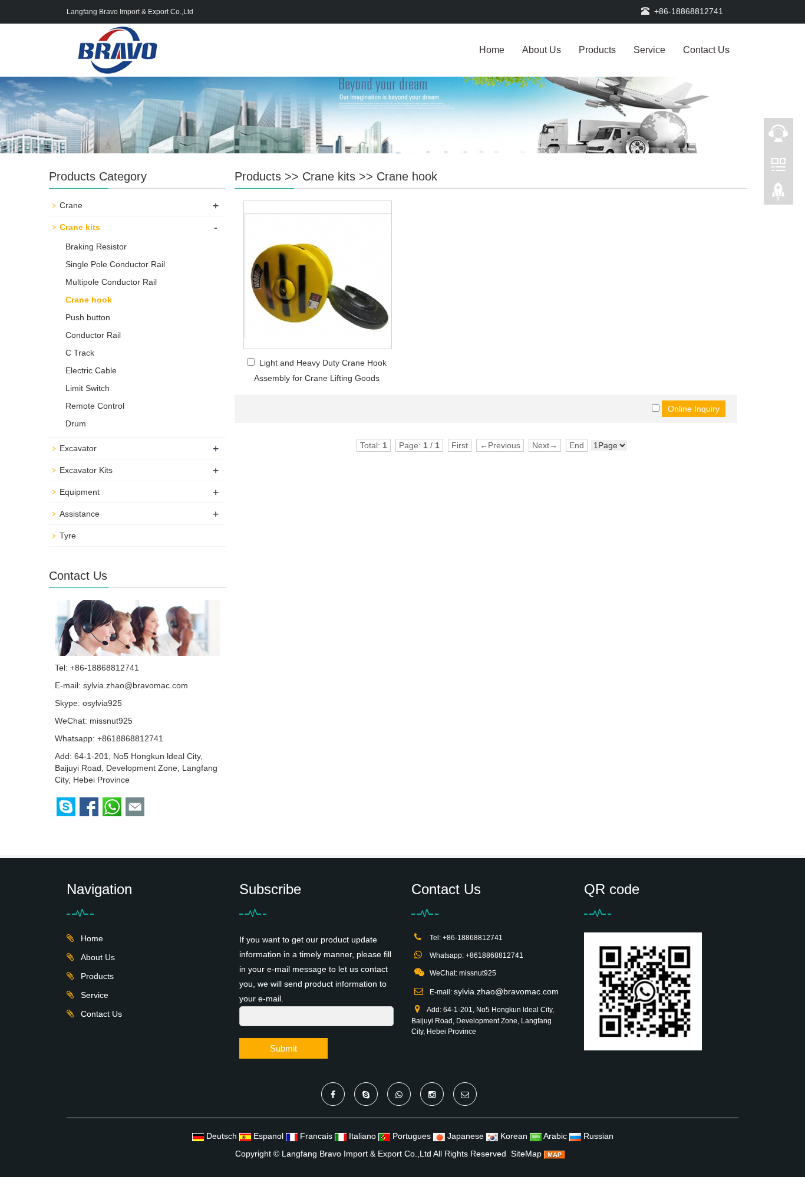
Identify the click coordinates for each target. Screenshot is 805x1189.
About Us (541, 50)
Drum (75, 423)
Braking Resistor (96, 246)
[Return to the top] (778, 195)
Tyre (68, 535)
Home (491, 50)
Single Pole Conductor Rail (115, 264)
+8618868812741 (130, 738)
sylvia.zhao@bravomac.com (135, 685)
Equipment (80, 492)
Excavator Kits (86, 470)
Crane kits (328, 176)
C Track (79, 352)
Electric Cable (91, 370)
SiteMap (526, 1153)
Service (649, 50)
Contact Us (706, 50)
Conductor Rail (93, 335)
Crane (71, 205)
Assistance (80, 513)
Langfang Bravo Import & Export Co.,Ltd (356, 1153)
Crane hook (407, 176)
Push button (87, 317)
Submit (283, 1048)
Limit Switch (87, 388)
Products (597, 50)
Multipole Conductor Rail (111, 282)
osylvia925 (102, 703)
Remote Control (94, 405)
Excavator (78, 448)
